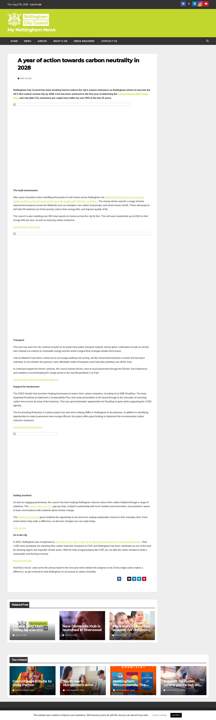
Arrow (42, 41)
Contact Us (109, 41)
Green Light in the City (40, 506)
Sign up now (19, 528)
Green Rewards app (28, 517)
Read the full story (22, 561)
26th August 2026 (24, 690)
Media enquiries (84, 41)
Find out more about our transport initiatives (35, 379)
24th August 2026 (175, 690)
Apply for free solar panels (26, 227)
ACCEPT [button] (176, 715)
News (27, 41)
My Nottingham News (31, 30)
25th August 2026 (75, 690)
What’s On (60, 41)
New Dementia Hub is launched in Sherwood (81, 628)
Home (14, 41)
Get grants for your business (27, 427)
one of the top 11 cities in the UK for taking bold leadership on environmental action (98, 542)
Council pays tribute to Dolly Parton (31, 683)
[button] (207, 41)
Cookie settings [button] (159, 715)
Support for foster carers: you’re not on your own (181, 685)
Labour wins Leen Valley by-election (28, 628)
